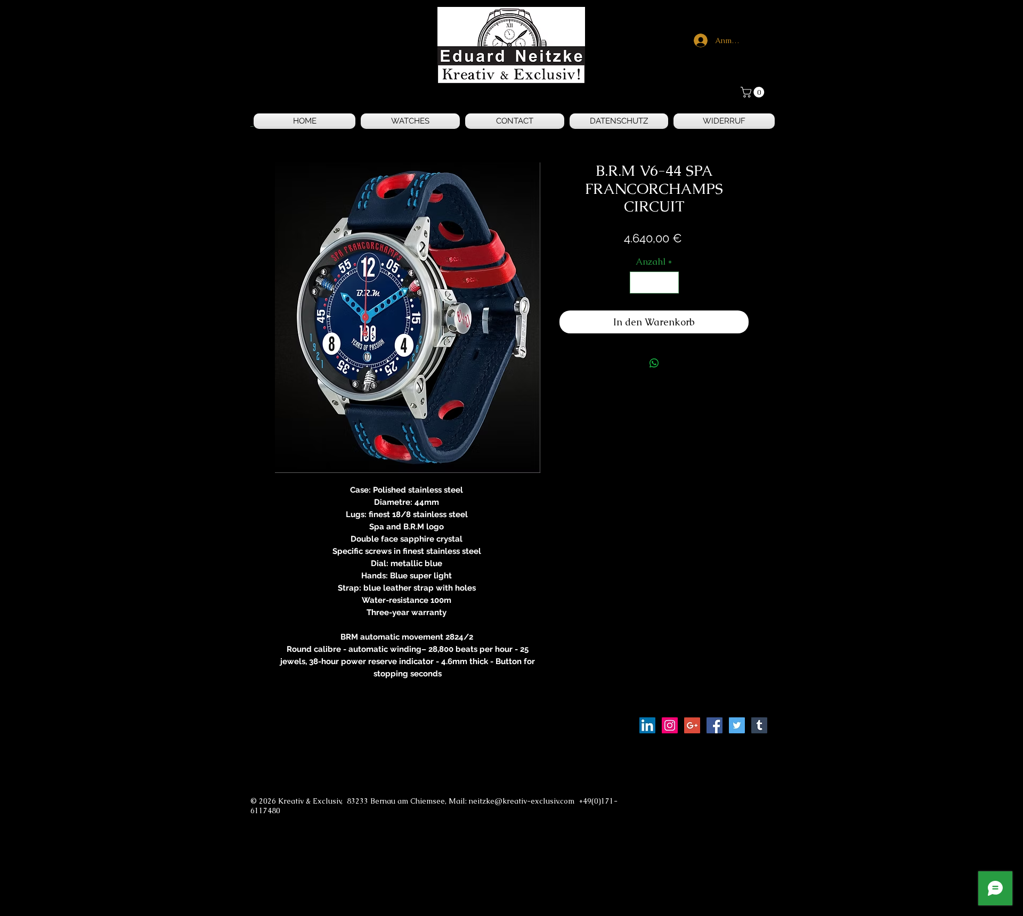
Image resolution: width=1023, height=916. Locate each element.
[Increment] (669, 282)
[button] (754, 92)
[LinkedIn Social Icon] (647, 725)
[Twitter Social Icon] (737, 725)
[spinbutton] (654, 282)
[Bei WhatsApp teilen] (654, 363)
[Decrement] (639, 282)
